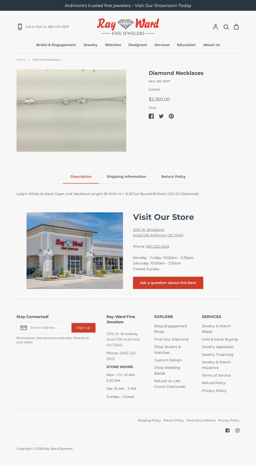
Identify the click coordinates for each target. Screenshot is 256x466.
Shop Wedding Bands (167, 370)
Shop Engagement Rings (170, 329)
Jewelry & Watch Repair (216, 329)
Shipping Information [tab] (126, 176)
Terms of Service (216, 375)
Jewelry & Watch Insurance (216, 365)
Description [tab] (81, 176)
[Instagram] (237, 430)
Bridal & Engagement (56, 45)
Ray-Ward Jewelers (58, 448)
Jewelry (91, 45)
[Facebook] (227, 430)
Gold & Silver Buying (220, 339)
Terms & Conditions (201, 420)
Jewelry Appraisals (218, 347)
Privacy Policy (214, 390)
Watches (113, 45)
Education (186, 45)
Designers (137, 45)
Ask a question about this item (168, 282)
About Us (211, 45)
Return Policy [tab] (173, 176)
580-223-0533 (157, 246)
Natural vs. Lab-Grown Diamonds (169, 384)
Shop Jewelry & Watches (167, 350)
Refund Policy (214, 383)
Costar (154, 89)
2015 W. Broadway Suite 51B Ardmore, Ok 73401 (123, 339)
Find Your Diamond (171, 339)
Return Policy (174, 420)
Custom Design (168, 360)
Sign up (83, 327)
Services (162, 45)
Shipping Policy (149, 420)
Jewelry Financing (218, 354)
